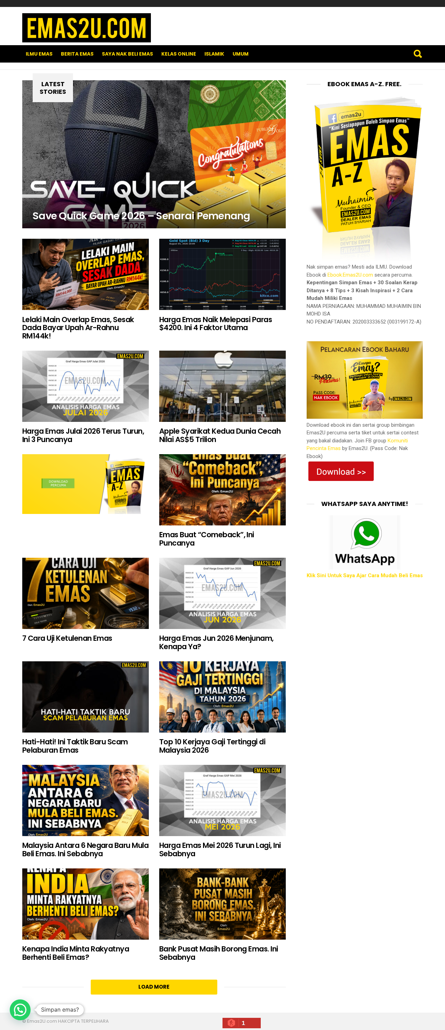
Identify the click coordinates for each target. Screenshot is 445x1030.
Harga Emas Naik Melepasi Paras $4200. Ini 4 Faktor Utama (215, 323)
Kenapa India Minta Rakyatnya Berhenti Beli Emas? (75, 953)
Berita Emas (77, 53)
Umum (241, 53)
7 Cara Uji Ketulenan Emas (67, 638)
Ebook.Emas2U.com (350, 275)
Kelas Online (178, 53)
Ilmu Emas (39, 53)
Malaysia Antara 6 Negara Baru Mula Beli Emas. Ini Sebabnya (85, 849)
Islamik (214, 53)
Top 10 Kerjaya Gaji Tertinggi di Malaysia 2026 (212, 746)
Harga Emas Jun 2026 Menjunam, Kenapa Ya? (216, 642)
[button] (20, 1009)
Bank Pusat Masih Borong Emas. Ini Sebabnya (218, 953)
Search (417, 54)
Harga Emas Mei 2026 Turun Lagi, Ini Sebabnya (220, 849)
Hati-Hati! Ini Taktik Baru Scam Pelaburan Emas (75, 746)
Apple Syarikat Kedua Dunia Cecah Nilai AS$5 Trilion (220, 435)
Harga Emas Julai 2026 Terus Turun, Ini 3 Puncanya (83, 435)
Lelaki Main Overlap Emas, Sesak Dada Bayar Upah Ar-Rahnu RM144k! (78, 327)
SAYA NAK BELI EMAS (127, 53)
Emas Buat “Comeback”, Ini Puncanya (206, 539)
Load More (153, 986)
